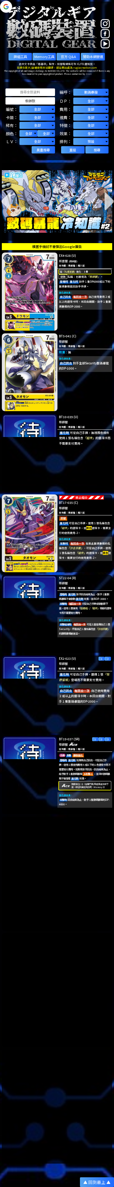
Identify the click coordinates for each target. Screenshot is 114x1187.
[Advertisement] (57, 874)
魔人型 (81, 265)
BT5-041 (65, 336)
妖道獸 (63, 261)
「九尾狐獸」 (69, 271)
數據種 (71, 265)
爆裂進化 (78, 755)
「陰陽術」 (83, 608)
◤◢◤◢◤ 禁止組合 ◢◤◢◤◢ (81, 497)
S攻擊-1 (88, 774)
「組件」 (89, 438)
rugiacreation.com (85, 67)
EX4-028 (65, 255)
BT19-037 (66, 739)
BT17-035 (66, 503)
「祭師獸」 (93, 277)
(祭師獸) (73, 261)
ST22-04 (65, 578)
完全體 (62, 265)
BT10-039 (66, 417)
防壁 (63, 518)
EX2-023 (65, 658)
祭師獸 (63, 341)
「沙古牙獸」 (75, 548)
